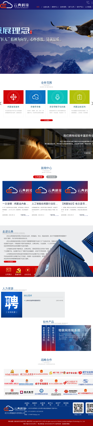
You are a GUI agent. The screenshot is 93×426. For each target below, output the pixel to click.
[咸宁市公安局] (71, 373)
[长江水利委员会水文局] (41, 392)
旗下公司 (71, 7)
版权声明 (29, 421)
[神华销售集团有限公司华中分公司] (71, 392)
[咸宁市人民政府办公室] (27, 373)
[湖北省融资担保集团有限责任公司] (12, 392)
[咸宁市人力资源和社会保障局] (56, 382)
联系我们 (66, 404)
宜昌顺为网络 (66, 424)
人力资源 (88, 7)
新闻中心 (55, 7)
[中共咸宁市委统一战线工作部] (12, 382)
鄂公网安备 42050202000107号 (46, 424)
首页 (38, 7)
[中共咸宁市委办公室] (12, 373)
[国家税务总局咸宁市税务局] (27, 382)
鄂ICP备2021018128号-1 (30, 424)
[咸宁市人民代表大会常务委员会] (41, 373)
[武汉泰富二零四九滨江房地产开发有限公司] (56, 392)
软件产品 (80, 7)
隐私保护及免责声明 (20, 421)
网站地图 (10, 421)
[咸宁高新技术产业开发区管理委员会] (71, 382)
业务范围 (63, 7)
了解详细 (22, 215)
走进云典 (46, 7)
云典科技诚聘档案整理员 (32, 300)
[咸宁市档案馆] (41, 382)
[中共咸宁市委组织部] (56, 373)
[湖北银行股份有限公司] (27, 392)
